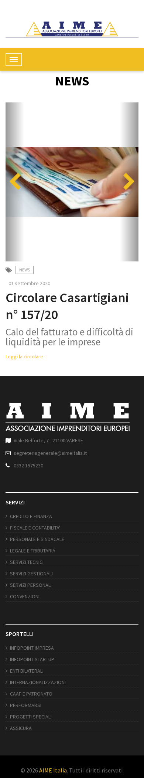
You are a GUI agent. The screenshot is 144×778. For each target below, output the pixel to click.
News (24, 270)
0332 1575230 (28, 465)
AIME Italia (53, 770)
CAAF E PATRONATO (31, 693)
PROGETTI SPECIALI (31, 716)
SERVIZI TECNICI (27, 562)
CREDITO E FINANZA (31, 516)
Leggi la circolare (24, 356)
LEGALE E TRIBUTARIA (32, 550)
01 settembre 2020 (29, 283)
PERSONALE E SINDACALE (37, 539)
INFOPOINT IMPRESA (32, 648)
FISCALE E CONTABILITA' (35, 527)
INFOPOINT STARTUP (32, 659)
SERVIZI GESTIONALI (31, 573)
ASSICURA (21, 728)
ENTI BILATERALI (27, 670)
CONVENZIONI (25, 596)
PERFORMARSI (25, 705)
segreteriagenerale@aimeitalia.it (50, 453)
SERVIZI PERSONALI (31, 585)
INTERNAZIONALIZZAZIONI (38, 682)
